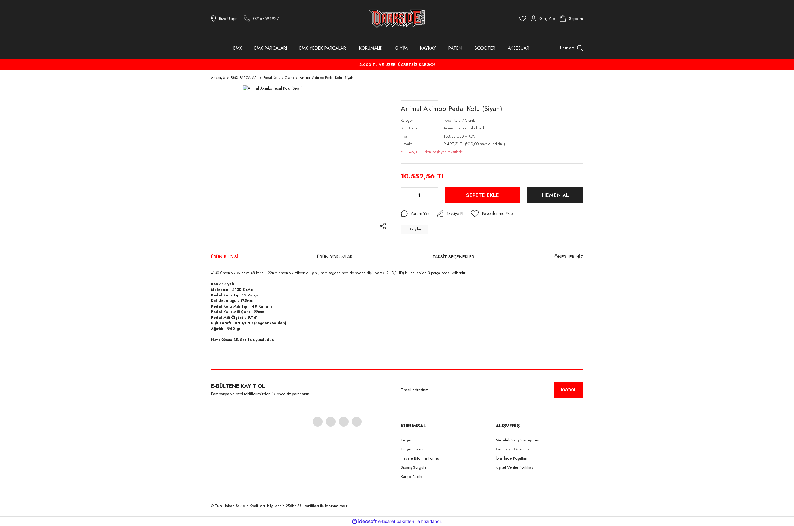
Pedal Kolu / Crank (459, 120)
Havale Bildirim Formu (420, 458)
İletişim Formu (413, 449)
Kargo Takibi (411, 477)
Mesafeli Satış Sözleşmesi (517, 440)
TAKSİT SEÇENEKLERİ (453, 256)
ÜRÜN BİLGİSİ (224, 256)
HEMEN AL (555, 195)
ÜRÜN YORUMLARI (335, 256)
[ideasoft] (364, 521)
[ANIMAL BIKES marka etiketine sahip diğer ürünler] (419, 93)
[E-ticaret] (396, 521)
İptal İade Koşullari (511, 458)
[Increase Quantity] (433, 195)
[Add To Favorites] (492, 213)
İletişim (407, 440)
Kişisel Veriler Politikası (515, 467)
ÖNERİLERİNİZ (568, 256)
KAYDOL (568, 390)
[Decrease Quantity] (406, 195)
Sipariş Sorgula (413, 467)
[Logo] (397, 18)
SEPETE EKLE (482, 195)
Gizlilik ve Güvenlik (512, 449)
